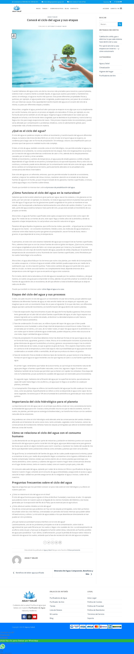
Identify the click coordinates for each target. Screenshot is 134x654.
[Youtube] (34, 616)
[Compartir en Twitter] (48, 542)
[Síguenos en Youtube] (121, 2)
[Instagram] (29, 616)
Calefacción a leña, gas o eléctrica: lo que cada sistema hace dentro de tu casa (110, 39)
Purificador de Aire (57, 602)
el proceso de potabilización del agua (60, 187)
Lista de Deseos (56, 610)
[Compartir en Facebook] (45, 542)
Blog (67, 8)
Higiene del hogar (106, 71)
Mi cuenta (53, 614)
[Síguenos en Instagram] (117, 2)
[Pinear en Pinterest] (56, 542)
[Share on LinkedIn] (60, 542)
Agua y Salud (52, 17)
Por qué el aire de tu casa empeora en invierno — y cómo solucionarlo (109, 48)
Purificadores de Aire (107, 75)
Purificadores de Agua (58, 598)
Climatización (104, 67)
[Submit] (120, 24)
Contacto (74, 8)
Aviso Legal (91, 598)
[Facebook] (24, 616)
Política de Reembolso (96, 610)
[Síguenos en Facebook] (115, 2)
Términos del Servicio (95, 614)
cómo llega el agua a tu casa (53, 289)
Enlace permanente (74, 550)
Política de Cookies (94, 602)
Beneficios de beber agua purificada (29, 573)
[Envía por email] (52, 542)
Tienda (44, 8)
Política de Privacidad (95, 606)
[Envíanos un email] (119, 2)
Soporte (90, 618)
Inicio (38, 8)
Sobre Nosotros (56, 8)
